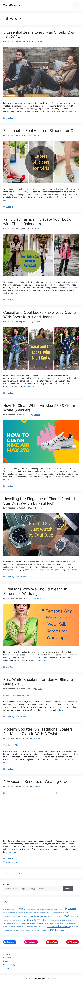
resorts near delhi (51, 923)
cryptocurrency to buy (9, 916)
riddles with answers (58, 926)
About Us (7, 954)
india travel (34, 919)
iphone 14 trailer (55, 920)
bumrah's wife (7, 912)
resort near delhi (41, 923)
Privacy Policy (9, 965)
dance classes (19, 916)
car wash (46, 912)
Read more (71, 111)
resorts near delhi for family (64, 923)
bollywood (68, 909)
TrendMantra (11, 5)
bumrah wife (14, 912)
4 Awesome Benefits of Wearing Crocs (36, 781)
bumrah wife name (24, 912)
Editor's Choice (20, 577)
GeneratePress (53, 978)
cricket (53, 912)
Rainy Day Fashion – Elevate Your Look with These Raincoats (37, 221)
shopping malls (74, 926)
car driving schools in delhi (36, 912)
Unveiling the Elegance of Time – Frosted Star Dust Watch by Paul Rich (39, 500)
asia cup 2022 (17, 909)
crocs (8, 862)
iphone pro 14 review (65, 920)
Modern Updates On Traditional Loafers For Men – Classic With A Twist (38, 731)
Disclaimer (7, 957)
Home (5, 961)
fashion (15, 862)
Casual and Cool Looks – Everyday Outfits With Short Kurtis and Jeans (40, 314)
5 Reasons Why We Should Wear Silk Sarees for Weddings (35, 591)
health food (23, 920)
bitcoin (58, 909)
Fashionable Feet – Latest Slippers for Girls (40, 130)
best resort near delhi (50, 909)
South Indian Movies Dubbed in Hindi (39, 930)
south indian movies (23, 930)
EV (55, 916)
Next (17, 873)
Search (6, 885)
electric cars (49, 916)
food (67, 916)
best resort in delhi (38, 909)
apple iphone (6, 909)
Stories (6, 968)
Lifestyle (9, 118)
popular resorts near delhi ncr (29, 923)
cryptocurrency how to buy (63, 912)
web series (61, 930)
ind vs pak (45, 920)
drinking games (39, 916)
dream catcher (28, 916)
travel (53, 929)
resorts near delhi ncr (22, 926)
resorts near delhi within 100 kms (37, 926)
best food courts (28, 909)
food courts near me (11, 920)
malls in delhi (16, 923)
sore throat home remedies (10, 930)
